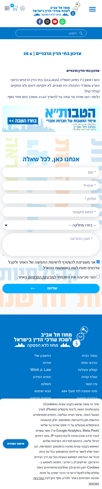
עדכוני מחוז (89, 363)
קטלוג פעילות (87, 370)
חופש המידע (42, 377)
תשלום (46, 384)
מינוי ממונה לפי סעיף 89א (79, 391)
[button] (92, 9)
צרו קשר (91, 384)
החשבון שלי (42, 356)
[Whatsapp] (62, 21)
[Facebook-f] (40, 21)
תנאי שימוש (42, 391)
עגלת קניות (89, 377)
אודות (47, 363)
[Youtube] (55, 21)
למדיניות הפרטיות (42, 277)
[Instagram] (47, 21)
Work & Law (40, 370)
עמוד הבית (89, 356)
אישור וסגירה (15, 443)
